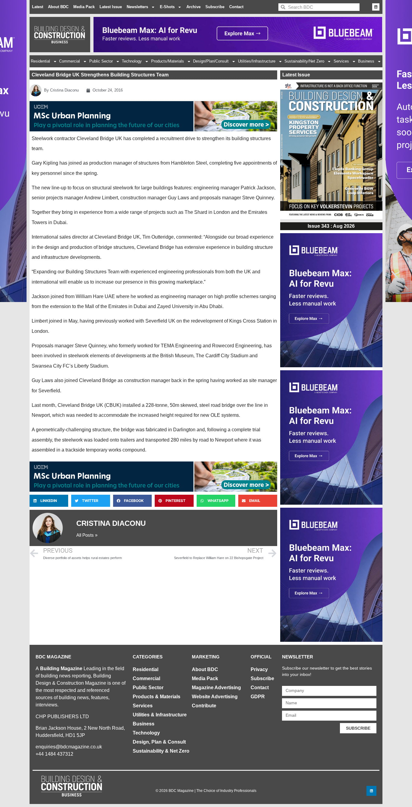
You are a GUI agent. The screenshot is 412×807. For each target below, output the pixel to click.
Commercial (69, 61)
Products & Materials (156, 696)
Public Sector (101, 61)
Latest (37, 7)
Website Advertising (215, 696)
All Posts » (86, 535)
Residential (40, 61)
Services (341, 61)
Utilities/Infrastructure (256, 61)
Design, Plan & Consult (159, 741)
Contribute (204, 705)
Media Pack (84, 7)
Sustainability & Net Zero (161, 751)
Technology (132, 61)
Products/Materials (167, 61)
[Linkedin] (375, 7)
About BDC (58, 7)
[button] (49, 501)
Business (366, 61)
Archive (193, 7)
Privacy (259, 669)
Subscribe (214, 7)
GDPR (258, 696)
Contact (236, 7)
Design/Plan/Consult (211, 61)
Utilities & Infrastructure (160, 714)
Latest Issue (111, 7)
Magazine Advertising (216, 687)
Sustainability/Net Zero (304, 61)
